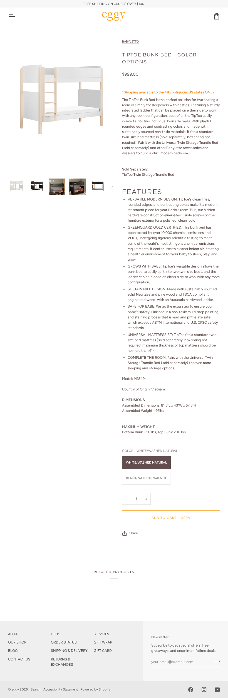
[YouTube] (217, 689)
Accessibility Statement (60, 689)
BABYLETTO (130, 41)
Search (36, 689)
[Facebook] (190, 689)
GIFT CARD (103, 651)
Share (133, 533)
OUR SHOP (17, 642)
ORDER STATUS (64, 642)
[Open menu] (16, 16)
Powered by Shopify (95, 689)
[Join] (215, 661)
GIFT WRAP (103, 642)
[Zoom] (18, 165)
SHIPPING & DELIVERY (69, 651)
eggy (15, 689)
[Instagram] (204, 689)
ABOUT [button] (13, 634)
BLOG (13, 651)
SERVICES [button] (101, 634)
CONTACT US (19, 659)
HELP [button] (55, 634)
